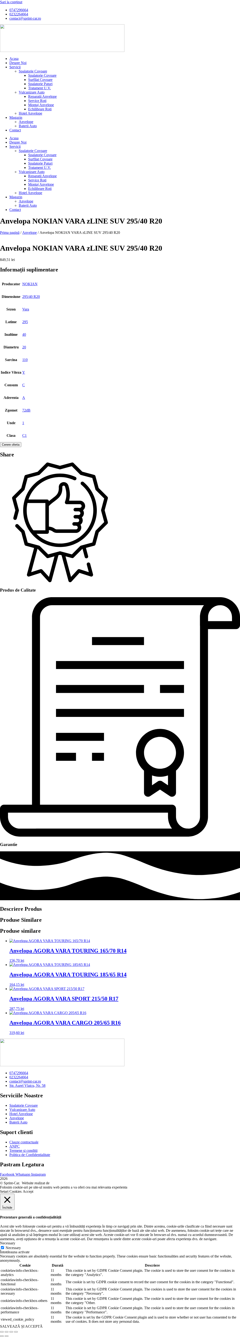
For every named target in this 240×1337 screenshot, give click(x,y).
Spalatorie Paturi (40, 84)
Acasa (14, 59)
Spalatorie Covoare (33, 71)
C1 (24, 435)
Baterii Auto (28, 126)
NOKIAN (30, 284)
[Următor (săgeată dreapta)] (6, 1336)
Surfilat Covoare (40, 80)
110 (25, 360)
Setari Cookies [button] (11, 1191)
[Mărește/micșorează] (2, 1332)
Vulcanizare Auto (32, 92)
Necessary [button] (7, 1243)
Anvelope (26, 122)
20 (24, 347)
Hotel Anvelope (30, 113)
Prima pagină (9, 233)
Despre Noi (17, 63)
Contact (15, 130)
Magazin (15, 117)
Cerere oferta (10, 444)
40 (24, 334)
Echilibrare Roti (40, 109)
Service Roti (37, 101)
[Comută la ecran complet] (6, 1332)
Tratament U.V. (39, 88)
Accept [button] (28, 1191)
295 (25, 322)
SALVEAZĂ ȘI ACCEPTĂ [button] (21, 1326)
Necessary (13, 1248)
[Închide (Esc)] (16, 1332)
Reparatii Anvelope (42, 96)
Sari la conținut (11, 2)
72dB (26, 410)
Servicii (15, 67)
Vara (25, 309)
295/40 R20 (31, 297)
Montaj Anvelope (41, 105)
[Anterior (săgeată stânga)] (2, 1336)
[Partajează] (11, 1332)
